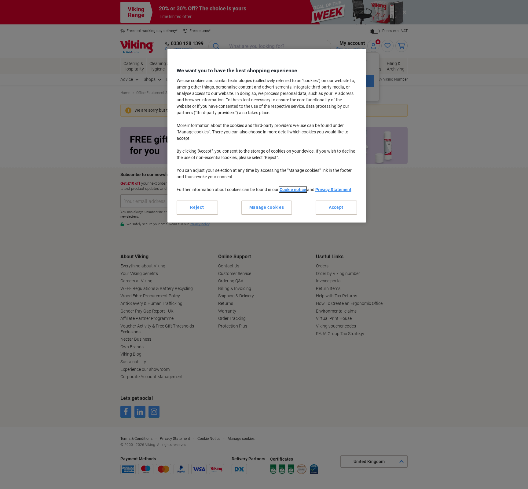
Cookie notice (293, 189)
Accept (336, 207)
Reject (197, 207)
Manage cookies (266, 207)
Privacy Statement (333, 189)
